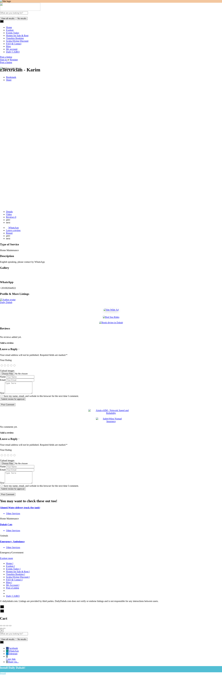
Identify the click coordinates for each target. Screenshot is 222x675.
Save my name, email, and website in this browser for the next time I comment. (41, 396)
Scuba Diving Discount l (18, 577)
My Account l (12, 585)
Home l (9, 563)
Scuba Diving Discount (17, 41)
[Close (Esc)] (1, 625)
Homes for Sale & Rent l (18, 571)
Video (9, 214)
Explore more (6, 558)
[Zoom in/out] (10, 625)
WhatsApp (13, 651)
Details (9, 211)
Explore (10, 30)
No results (22, 18)
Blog (8, 46)
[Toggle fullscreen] (7, 625)
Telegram (12, 653)
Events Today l (13, 569)
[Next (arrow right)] (4, 628)
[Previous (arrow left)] (1, 628)
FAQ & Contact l (14, 579)
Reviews (11, 217)
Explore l (10, 566)
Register (14, 59)
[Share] (4, 625)
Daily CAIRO (13, 52)
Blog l (9, 582)
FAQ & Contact (13, 43)
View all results (7, 18)
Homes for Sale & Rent (17, 35)
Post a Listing (12, 588)
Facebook (13, 648)
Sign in (3, 59)
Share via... (13, 662)
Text (2, 393)
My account (11, 49)
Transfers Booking (15, 38)
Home (9, 27)
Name (3, 376)
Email (3, 380)
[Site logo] (20, 10)
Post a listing (6, 57)
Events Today (12, 33)
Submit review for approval (12, 399)
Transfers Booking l (15, 574)
